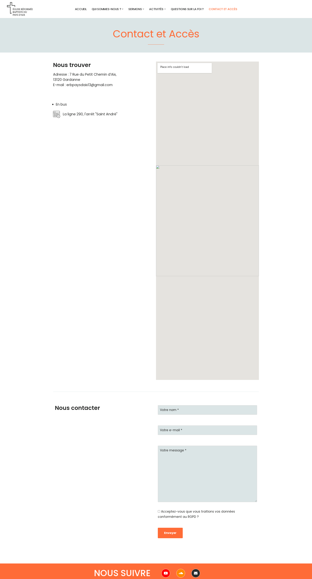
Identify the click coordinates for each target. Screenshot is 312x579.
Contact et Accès (223, 9)
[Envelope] (195, 573)
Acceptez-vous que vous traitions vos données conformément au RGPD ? (196, 514)
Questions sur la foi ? (187, 9)
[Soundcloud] (180, 573)
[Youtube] (165, 573)
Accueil (81, 9)
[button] (122, 9)
